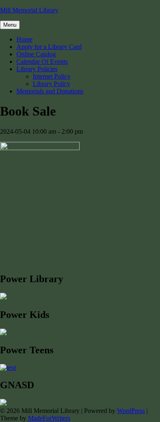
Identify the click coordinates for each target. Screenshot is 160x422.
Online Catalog (36, 54)
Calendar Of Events (42, 61)
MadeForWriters (49, 418)
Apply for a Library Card (49, 46)
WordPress (131, 410)
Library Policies (36, 68)
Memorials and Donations (49, 91)
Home (24, 39)
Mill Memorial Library (29, 10)
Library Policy (51, 83)
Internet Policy (52, 76)
